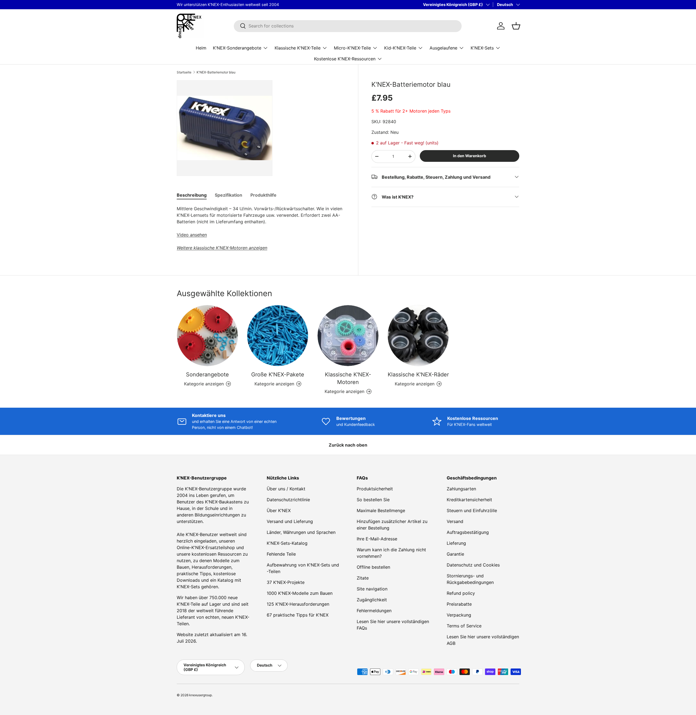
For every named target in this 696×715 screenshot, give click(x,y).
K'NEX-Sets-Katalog (287, 543)
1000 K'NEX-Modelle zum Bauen (300, 593)
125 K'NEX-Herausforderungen (298, 604)
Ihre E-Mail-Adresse (377, 538)
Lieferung (456, 543)
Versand (455, 521)
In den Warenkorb (469, 155)
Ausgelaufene (443, 47)
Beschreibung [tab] (192, 195)
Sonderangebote (207, 374)
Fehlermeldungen (374, 610)
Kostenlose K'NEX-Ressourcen (344, 58)
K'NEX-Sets (482, 47)
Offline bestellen (373, 567)
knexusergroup (200, 695)
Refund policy (461, 593)
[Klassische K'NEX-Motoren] (348, 335)
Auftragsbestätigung (468, 532)
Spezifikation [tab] (228, 195)
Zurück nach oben (348, 445)
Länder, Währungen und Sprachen (301, 532)
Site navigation (372, 589)
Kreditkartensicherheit (469, 499)
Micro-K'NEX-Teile (352, 47)
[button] (516, 26)
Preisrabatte (459, 604)
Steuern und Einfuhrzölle (472, 510)
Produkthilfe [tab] (263, 195)
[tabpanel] (261, 228)
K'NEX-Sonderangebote (237, 47)
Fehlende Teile (281, 554)
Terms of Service (464, 626)
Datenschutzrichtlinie (288, 499)
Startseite (184, 72)
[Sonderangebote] (207, 335)
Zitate (363, 578)
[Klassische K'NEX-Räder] (418, 335)
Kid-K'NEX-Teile (400, 47)
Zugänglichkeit (372, 599)
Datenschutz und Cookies (473, 565)
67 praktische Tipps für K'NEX (297, 615)
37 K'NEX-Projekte (285, 582)
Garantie (455, 554)
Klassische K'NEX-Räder (418, 374)
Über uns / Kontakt (286, 488)
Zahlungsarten (461, 488)
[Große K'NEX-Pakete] (277, 335)
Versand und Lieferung (290, 521)
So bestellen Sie (373, 499)
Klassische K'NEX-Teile (298, 47)
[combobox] (348, 26)
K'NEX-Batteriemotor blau (216, 72)
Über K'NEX (279, 510)
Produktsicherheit (375, 488)
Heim (201, 47)
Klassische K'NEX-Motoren (348, 378)
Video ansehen (192, 234)
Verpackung (459, 615)
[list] (224, 128)
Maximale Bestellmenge (381, 510)
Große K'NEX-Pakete (277, 374)
